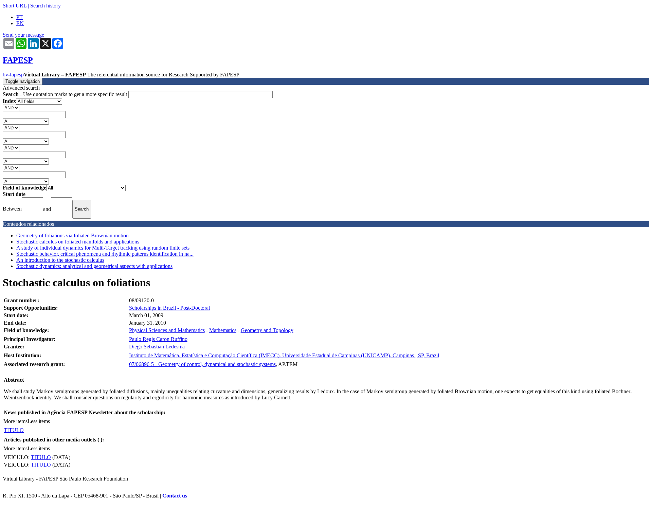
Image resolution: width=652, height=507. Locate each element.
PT (19, 17)
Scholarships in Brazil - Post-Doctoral (169, 308)
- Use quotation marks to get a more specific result (65, 94)
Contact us (174, 496)
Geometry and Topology (267, 330)
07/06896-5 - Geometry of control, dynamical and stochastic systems (202, 364)
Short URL (14, 5)
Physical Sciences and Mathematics (167, 330)
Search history (45, 5)
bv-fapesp (13, 74)
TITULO (14, 430)
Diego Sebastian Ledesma (157, 346)
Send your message (23, 35)
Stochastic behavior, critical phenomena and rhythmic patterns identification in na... (105, 254)
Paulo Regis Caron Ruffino (158, 339)
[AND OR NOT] (11, 107)
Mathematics (222, 330)
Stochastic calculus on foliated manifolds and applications (77, 242)
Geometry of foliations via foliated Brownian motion (72, 235)
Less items (39, 421)
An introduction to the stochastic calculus (60, 260)
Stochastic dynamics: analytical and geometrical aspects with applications (94, 266)
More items (15, 421)
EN (20, 23)
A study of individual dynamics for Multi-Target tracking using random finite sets (102, 248)
